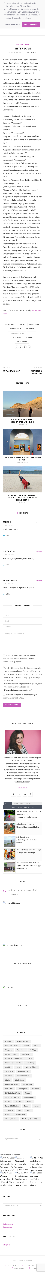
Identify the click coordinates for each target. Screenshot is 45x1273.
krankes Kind (15, 337)
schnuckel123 (10, 580)
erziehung (30, 1063)
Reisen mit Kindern (12, 1106)
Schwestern (22, 342)
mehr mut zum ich (12, 1097)
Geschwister (15, 329)
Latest (27, 804)
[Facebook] (16, 347)
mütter (7, 1102)
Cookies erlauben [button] (31, 24)
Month (26, 807)
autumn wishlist (11, 371)
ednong (7, 522)
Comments (18, 804)
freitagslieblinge (31, 1067)
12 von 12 (8, 1041)
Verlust (7, 1114)
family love (34, 324)
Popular (8, 804)
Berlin (36, 1045)
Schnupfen (30, 337)
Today (13, 807)
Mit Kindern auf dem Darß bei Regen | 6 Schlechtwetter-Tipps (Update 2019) (28, 866)
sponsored (9, 1110)
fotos (18, 1067)
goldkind (30, 329)
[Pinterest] (25, 347)
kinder (7, 1080)
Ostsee (29, 1102)
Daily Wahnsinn (11, 1054)
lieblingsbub (22, 1089)
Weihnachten (20, 1114)
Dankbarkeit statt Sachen (14, 1058)
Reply (39, 522)
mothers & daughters (36, 372)
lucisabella (9, 551)
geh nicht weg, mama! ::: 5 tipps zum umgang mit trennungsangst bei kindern (28, 814)
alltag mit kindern (11, 1045)
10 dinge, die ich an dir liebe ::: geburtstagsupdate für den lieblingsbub (22, 497)
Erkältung (9, 324)
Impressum (7, 1227)
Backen (26, 1045)
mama (27, 1093)
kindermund (27, 1084)
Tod (19, 1110)
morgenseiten (29, 1097)
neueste (18, 1102)
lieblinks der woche (12, 1093)
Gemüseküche (23, 1071)
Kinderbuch (19, 1080)
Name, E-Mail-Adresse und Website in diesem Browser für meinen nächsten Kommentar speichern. (21, 659)
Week (20, 807)
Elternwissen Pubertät (13, 1063)
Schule (36, 1106)
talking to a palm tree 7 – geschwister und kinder (22, 421)
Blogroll (6, 1245)
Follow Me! (23, 1170)
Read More (22, 787)
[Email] (29, 347)
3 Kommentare (31, 53)
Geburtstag (9, 1071)
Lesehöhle (9, 1089)
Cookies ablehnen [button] (12, 24)
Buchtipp (33, 1050)
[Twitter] (21, 347)
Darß (30, 1058)
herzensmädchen (16, 333)
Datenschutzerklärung (14, 690)
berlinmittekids (22, 44)
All (33, 807)
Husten (31, 333)
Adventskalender (23, 1041)
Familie (22, 324)
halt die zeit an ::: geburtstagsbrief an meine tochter (26, 840)
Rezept (26, 1106)
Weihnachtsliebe (11, 1119)
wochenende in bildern (30, 1119)
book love (20, 1050)
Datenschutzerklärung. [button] (21, 18)
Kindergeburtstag (11, 1084)
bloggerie (8, 1050)
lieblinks (35, 1089)
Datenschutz (8, 1224)
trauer (28, 1110)
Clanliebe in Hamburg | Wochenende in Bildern (22, 458)
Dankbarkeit (26, 1054)
